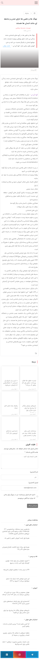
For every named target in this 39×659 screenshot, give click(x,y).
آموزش (34, 588)
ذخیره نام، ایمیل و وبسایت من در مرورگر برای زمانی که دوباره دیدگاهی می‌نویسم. (19, 496)
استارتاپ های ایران (31, 525)
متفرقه (27, 13)
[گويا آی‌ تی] (19, 3)
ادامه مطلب (6, 46)
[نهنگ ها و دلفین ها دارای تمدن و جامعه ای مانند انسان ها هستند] (19, 58)
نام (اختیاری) (34, 472)
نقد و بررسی (33, 556)
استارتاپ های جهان (31, 619)
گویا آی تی (34, 95)
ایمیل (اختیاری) (33, 482)
